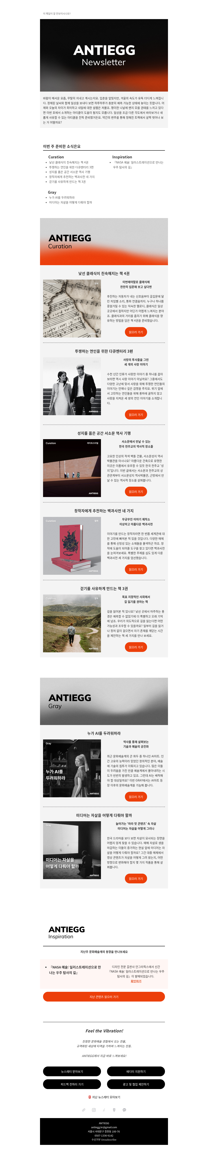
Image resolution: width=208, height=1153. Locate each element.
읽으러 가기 (136, 332)
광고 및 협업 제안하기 (136, 1084)
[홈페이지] (84, 1110)
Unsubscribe (108, 1139)
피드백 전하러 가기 (72, 1084)
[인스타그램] (94, 1110)
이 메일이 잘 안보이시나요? (57, 13)
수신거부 (96, 1139)
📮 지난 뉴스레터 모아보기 (104, 1097)
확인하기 (136, 981)
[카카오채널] (124, 1110)
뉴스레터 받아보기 (72, 1071)
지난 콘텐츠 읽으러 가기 (104, 997)
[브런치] (104, 1110)
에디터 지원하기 (136, 1071)
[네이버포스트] (114, 1110)
